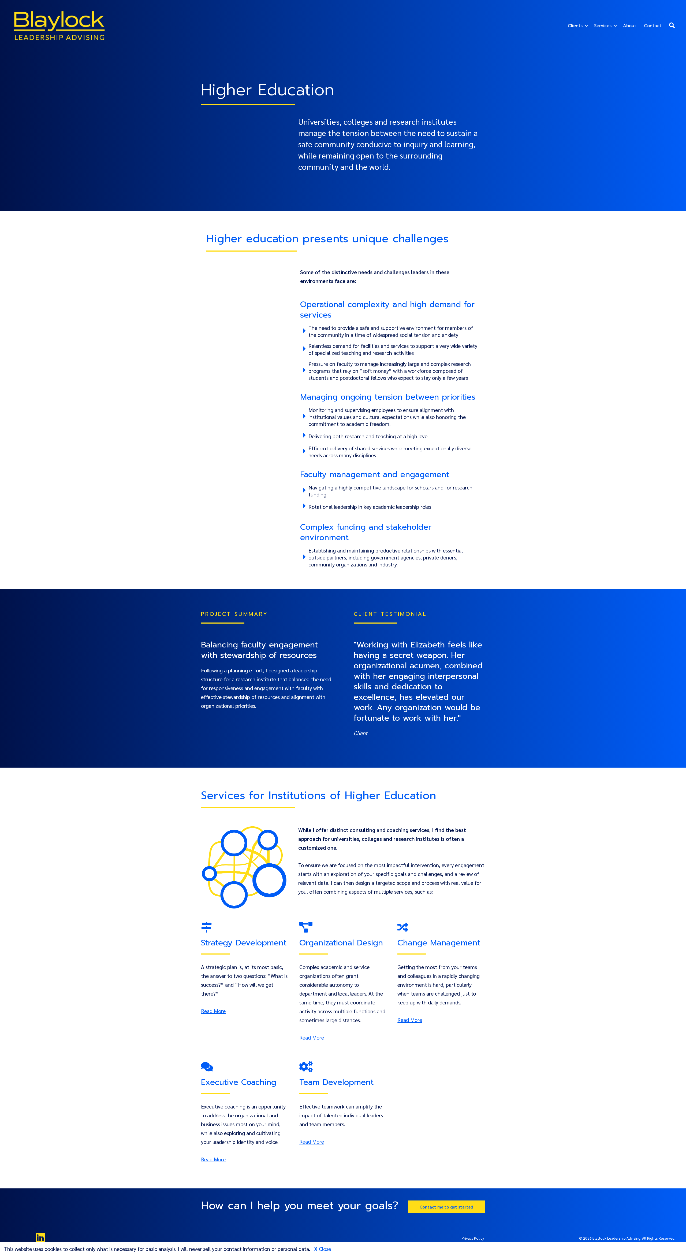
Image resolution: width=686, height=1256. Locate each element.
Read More (213, 1010)
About (629, 26)
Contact (652, 26)
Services (603, 26)
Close (324, 1248)
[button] (586, 26)
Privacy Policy (473, 1238)
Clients (575, 26)
